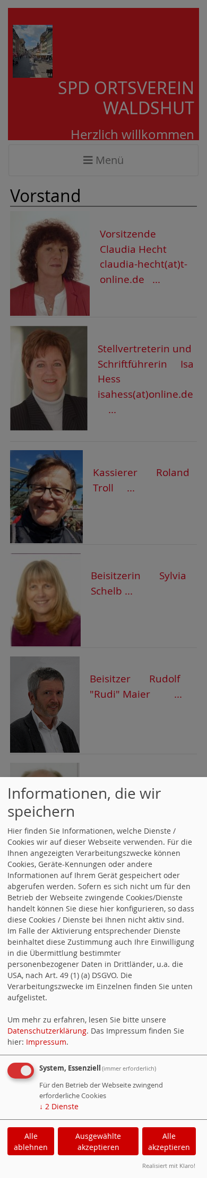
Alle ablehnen (31, 1141)
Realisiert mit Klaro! (168, 1166)
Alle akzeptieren (169, 1141)
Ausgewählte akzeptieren (98, 1141)
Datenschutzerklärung (47, 1031)
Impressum (46, 1042)
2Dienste (59, 1106)
